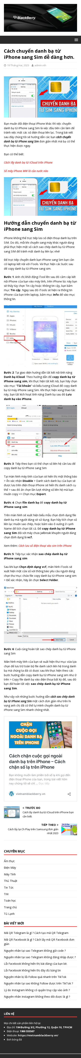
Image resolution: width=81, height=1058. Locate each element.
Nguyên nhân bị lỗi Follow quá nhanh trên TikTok (35, 977)
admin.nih (40, 65)
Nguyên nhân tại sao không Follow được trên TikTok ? (38, 983)
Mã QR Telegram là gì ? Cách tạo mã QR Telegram (36, 933)
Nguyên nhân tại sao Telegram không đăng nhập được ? (40, 957)
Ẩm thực (9, 861)
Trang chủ (10, 907)
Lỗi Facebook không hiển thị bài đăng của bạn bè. (35, 963)
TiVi (6, 894)
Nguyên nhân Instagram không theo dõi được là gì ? (37, 996)
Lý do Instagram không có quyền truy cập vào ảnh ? (37, 990)
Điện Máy (10, 867)
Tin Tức (9, 887)
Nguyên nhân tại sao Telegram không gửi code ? (35, 950)
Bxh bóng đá (14, 1039)
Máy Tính (10, 874)
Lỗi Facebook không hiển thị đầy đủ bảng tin (32, 970)
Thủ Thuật (10, 881)
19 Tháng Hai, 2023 (18, 65)
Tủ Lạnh (9, 914)
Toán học (10, 900)
